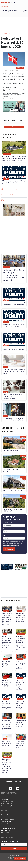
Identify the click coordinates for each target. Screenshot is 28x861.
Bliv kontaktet (9, 549)
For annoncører (5, 799)
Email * (5, 529)
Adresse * (5, 535)
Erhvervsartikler (5, 824)
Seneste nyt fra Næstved (7, 815)
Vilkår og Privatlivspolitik (7, 801)
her (8, 90)
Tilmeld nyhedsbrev (20, 858)
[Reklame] (14, 107)
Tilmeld (14, 127)
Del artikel (19, 67)
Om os (2, 797)
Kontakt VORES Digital (7, 803)
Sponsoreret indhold (6, 830)
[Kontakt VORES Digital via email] (17, 788)
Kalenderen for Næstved (7, 819)
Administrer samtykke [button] (7, 806)
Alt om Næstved (5, 832)
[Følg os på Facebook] (10, 788)
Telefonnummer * (7, 522)
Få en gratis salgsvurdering (8, 828)
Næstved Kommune (6, 826)
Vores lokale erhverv (6, 817)
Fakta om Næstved (6, 821)
